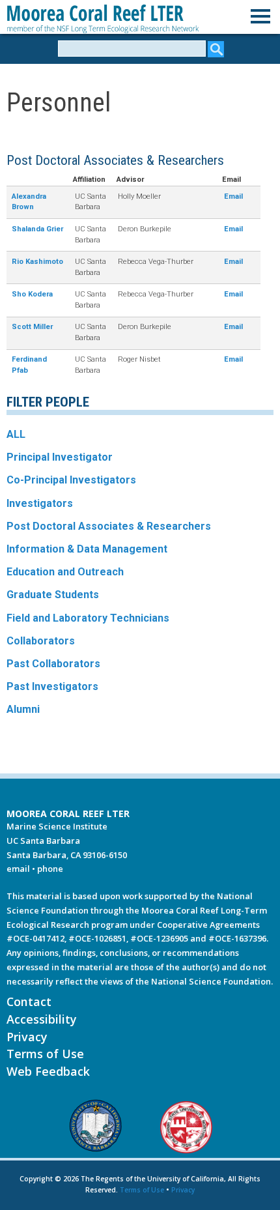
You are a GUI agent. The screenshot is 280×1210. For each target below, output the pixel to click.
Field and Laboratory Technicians (88, 618)
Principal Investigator (60, 457)
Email (233, 196)
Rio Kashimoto (37, 261)
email (18, 868)
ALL (16, 434)
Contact (29, 1001)
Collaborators (41, 641)
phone (50, 868)
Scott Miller (32, 327)
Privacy (27, 1036)
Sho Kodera (32, 294)
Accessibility (42, 1019)
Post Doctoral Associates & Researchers (109, 526)
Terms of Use (45, 1053)
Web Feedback (48, 1071)
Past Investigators (52, 686)
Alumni (23, 709)
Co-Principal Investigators (71, 480)
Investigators (40, 503)
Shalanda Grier (37, 229)
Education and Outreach (65, 572)
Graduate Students (53, 594)
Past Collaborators (53, 663)
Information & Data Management (87, 549)
